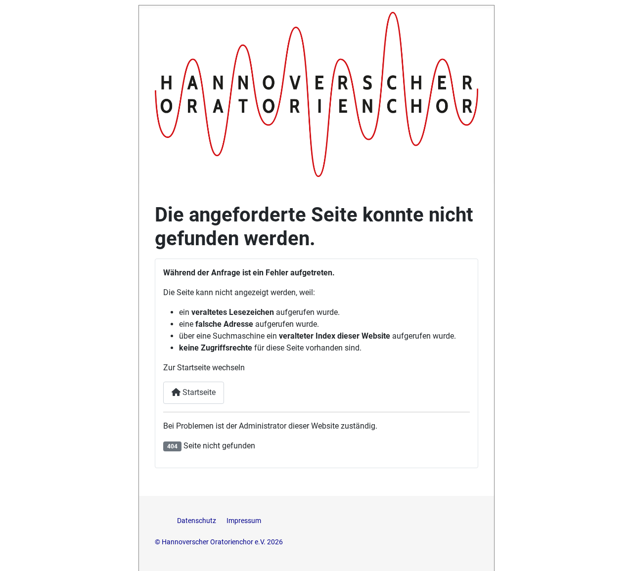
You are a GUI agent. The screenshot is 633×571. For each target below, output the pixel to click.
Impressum (243, 521)
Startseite (198, 392)
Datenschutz (197, 521)
